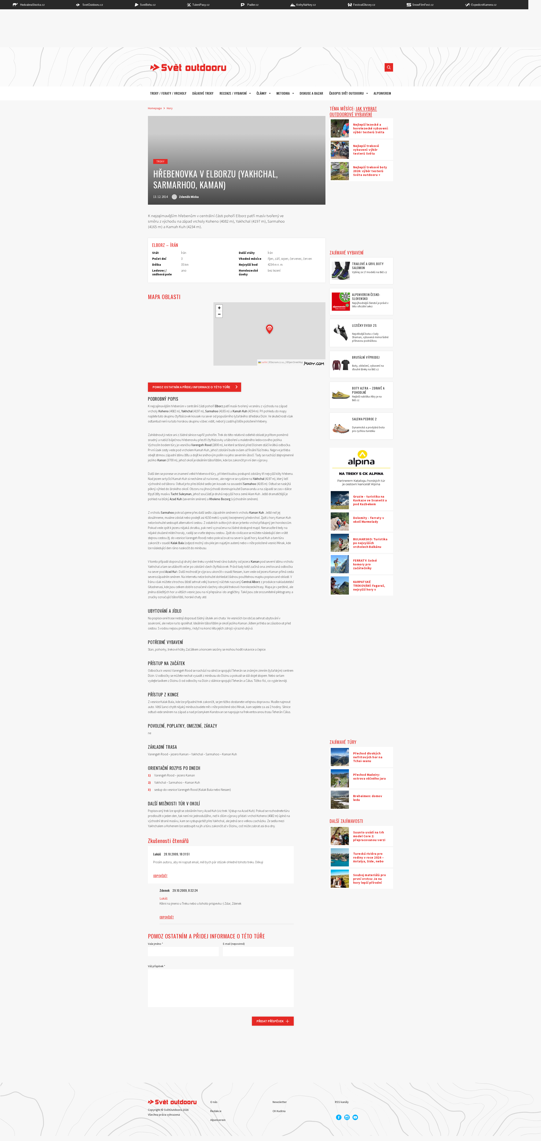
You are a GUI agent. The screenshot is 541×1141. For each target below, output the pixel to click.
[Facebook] (339, 1117)
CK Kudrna (279, 1111)
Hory (170, 108)
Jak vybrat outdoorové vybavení (353, 111)
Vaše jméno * (155, 944)
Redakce (215, 1111)
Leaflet (264, 362)
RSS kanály (342, 1102)
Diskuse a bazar (311, 93)
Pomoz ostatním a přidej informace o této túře (191, 387)
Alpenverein (217, 1120)
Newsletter (280, 1102)
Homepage (155, 108)
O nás (213, 1102)
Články (261, 93)
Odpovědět (160, 875)
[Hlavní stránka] (185, 67)
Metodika (283, 93)
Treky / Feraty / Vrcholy (168, 93)
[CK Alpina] (361, 469)
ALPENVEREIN (382, 93)
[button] (269, 329)
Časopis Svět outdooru (346, 93)
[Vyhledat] (389, 67)
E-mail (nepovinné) (234, 944)
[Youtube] (355, 1117)
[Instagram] (347, 1117)
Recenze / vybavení (233, 93)
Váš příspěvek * (156, 966)
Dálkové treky (202, 93)
